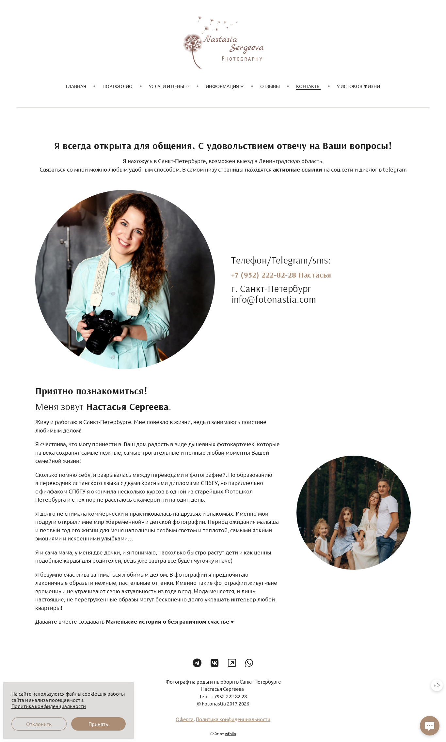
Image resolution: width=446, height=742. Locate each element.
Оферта (185, 719)
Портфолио (118, 86)
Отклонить (39, 724)
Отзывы (270, 86)
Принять (98, 724)
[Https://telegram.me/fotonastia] (197, 663)
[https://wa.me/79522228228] (249, 663)
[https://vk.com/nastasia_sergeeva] (215, 663)
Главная (76, 86)
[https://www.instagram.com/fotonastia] (232, 663)
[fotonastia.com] (223, 42)
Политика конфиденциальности (233, 719)
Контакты (308, 86)
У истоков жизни (358, 86)
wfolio (230, 733)
